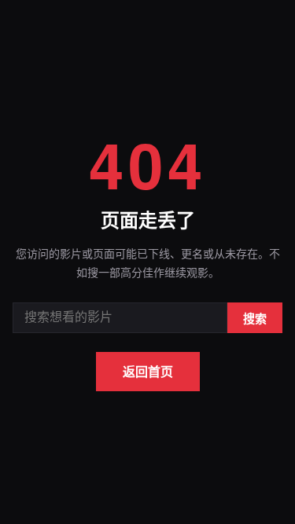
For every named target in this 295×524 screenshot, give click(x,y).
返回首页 (148, 371)
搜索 (255, 318)
